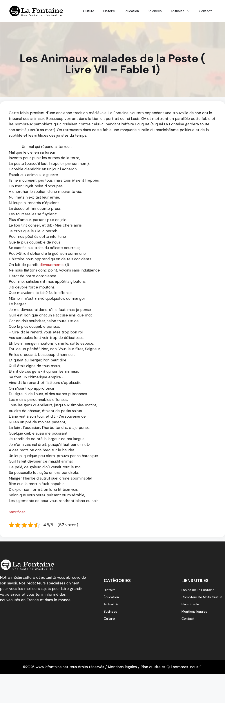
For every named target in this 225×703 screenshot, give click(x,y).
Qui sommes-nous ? (184, 666)
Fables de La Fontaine (197, 590)
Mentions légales (194, 611)
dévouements (52, 264)
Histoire (109, 11)
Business (110, 611)
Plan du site (190, 604)
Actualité (178, 11)
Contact (205, 11)
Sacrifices (17, 512)
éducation (111, 597)
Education (131, 11)
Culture (88, 11)
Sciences (155, 11)
